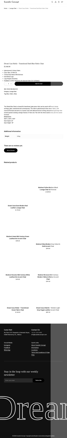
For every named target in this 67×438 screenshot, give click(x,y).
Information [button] (35, 347)
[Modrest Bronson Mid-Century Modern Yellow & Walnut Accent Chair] (48, 262)
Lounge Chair (13, 8)
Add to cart (38, 84)
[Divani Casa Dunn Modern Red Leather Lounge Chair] (17, 184)
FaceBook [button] (7, 347)
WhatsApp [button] (7, 350)
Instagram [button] (7, 345)
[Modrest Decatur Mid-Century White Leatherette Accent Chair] (17, 262)
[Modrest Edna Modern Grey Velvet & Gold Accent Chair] (48, 227)
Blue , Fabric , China (12, 94)
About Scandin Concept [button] (38, 345)
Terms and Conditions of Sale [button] (40, 352)
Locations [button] (34, 350)
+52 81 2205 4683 (36, 332)
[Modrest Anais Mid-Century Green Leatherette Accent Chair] (17, 223)
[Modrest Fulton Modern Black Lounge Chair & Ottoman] (48, 175)
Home (5, 8)
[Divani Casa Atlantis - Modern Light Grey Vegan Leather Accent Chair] (48, 295)
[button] (62, 2)
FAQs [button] (33, 355)
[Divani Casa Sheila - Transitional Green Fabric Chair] (17, 295)
